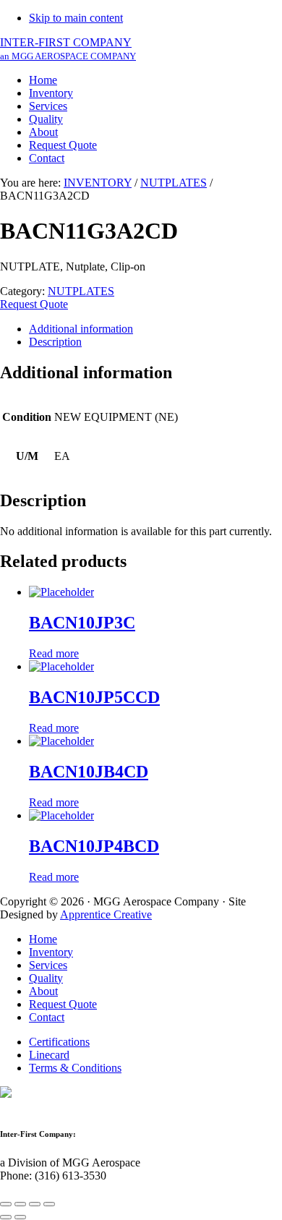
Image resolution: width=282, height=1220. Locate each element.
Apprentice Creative (106, 914)
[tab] (155, 329)
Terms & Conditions (75, 1068)
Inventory (51, 952)
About (43, 991)
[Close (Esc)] (6, 1204)
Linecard (49, 1055)
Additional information (81, 329)
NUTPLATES (173, 182)
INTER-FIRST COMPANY (68, 48)
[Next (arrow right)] (20, 1217)
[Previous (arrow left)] (6, 1217)
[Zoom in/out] (49, 1204)
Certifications (59, 1042)
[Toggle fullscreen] (34, 1204)
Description (55, 342)
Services (48, 965)
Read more (54, 653)
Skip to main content (76, 18)
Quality (46, 978)
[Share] (20, 1204)
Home (43, 939)
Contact (46, 1017)
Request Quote (34, 304)
